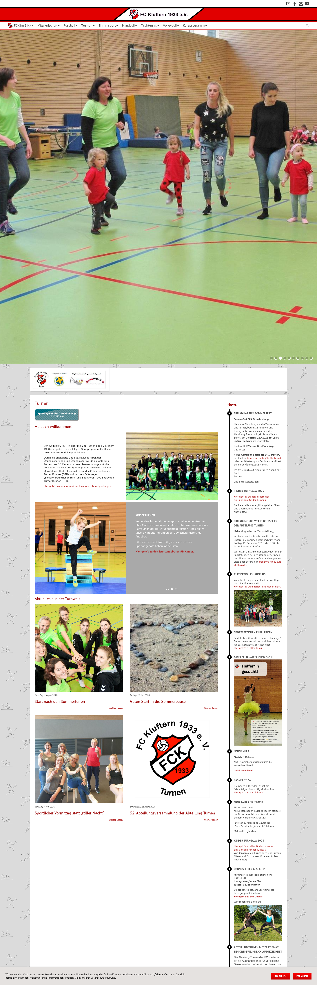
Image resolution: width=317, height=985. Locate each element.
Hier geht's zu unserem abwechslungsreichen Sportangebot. (79, 486)
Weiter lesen (116, 708)
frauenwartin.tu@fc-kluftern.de (264, 458)
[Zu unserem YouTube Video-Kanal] (307, 3)
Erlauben (302, 976)
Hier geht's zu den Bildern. (249, 792)
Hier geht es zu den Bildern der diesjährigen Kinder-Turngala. (251, 498)
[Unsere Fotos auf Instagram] (300, 3)
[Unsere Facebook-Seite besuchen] (294, 3)
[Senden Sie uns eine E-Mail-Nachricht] (288, 3)
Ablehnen (280, 976)
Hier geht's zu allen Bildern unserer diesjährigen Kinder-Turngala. (254, 848)
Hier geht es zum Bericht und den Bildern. (257, 586)
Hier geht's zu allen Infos (248, 648)
